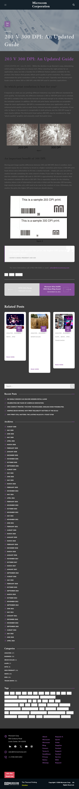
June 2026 (10, 434)
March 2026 (11, 444)
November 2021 (12, 519)
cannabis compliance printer (28, 697)
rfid (6, 712)
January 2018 (12, 555)
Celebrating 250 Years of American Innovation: (14, 346)
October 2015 (12, 587)
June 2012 (10, 609)
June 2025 (10, 477)
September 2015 (12, 591)
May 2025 (10, 480)
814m (63, 693)
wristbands (66, 716)
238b (6, 693)
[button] (74, 5)
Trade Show (60, 340)
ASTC (69, 693)
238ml (18, 693)
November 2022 (12, 512)
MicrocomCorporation (12, 709)
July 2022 (10, 516)
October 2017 (12, 562)
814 (58, 693)
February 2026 (12, 448)
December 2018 (12, 548)
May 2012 (10, 612)
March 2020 (11, 534)
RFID (13, 337)
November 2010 (12, 623)
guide (11, 274)
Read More (10, 357)
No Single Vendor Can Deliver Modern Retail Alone (27, 399)
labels (34, 705)
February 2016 (12, 584)
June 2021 (10, 523)
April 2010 (11, 641)
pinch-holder (50, 709)
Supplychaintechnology (56, 712)
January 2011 (12, 616)
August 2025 (11, 469)
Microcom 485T (64, 705)
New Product (11, 670)
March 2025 (11, 484)
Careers (45, 748)
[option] (15, 338)
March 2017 (11, 566)
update (39, 716)
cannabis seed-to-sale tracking (15, 701)
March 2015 (11, 594)
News (8, 337)
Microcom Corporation (30, 709)
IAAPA (57, 337)
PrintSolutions (63, 709)
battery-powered (11, 697)
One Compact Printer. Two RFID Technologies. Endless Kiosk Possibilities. (35, 407)
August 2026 (11, 427)
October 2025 (12, 462)
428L (35, 693)
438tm (41, 693)
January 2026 (12, 452)
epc (34, 701)
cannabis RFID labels (48, 697)
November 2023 (12, 505)
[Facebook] (15, 747)
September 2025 (12, 466)
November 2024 (12, 491)
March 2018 (11, 552)
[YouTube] (26, 747)
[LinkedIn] (10, 747)
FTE (39, 701)
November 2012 (12, 601)
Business (17, 333)
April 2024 (11, 498)
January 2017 (12, 569)
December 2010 (12, 619)
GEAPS (45, 701)
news (42, 709)
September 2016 (12, 573)
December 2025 (12, 455)
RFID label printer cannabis (20, 712)
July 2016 (10, 580)
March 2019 (11, 541)
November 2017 (12, 559)
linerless (42, 705)
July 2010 (10, 634)
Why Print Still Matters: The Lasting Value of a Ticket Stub (63, 352)
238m (12, 693)
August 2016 (11, 576)
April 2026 (11, 441)
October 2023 (12, 509)
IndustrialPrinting (11, 705)
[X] (21, 747)
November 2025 (12, 459)
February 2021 (12, 527)
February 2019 (12, 544)
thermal (19, 274)
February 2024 (12, 502)
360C (30, 693)
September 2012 (12, 605)
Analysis (7, 31)
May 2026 (10, 437)
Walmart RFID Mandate (51, 716)
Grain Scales (36, 337)
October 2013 (12, 598)
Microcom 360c (52, 705)
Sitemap (45, 763)
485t (47, 693)
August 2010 (11, 630)
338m (24, 693)
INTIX (7, 667)
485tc (53, 693)
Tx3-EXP (31, 716)
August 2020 (11, 530)
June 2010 (10, 637)
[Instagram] (32, 747)
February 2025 (12, 487)
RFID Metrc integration (38, 712)
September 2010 (12, 626)
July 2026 (10, 430)
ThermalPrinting (10, 716)
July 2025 (10, 473)
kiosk (27, 705)
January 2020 (12, 537)
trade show (23, 716)
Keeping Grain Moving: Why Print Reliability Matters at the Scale (32, 411)
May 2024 (10, 494)
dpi (6, 274)
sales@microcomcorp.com (59, 268)
